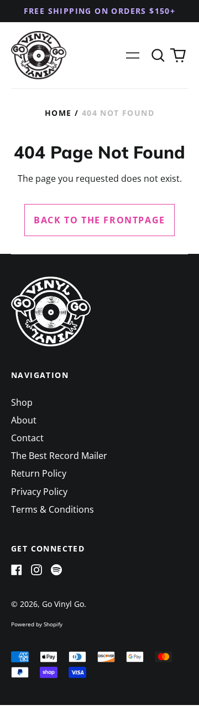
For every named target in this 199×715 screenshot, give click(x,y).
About (23, 420)
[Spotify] (56, 569)
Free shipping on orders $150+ (100, 11)
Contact (27, 438)
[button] (158, 55)
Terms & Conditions (52, 509)
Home (58, 113)
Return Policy (38, 473)
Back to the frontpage (99, 220)
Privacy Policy (39, 492)
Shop (22, 402)
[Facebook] (16, 569)
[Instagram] (36, 569)
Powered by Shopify (36, 624)
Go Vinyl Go (63, 604)
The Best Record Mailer (59, 456)
